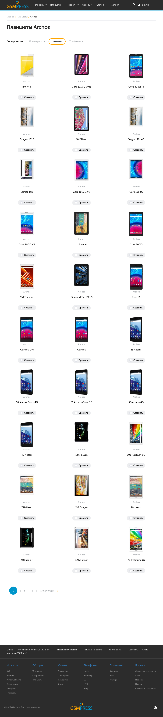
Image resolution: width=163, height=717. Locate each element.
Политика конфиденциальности (33, 649)
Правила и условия (67, 649)
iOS (8, 671)
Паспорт (114, 4)
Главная (10, 16)
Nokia (86, 671)
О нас (10, 649)
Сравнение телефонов (145, 671)
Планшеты (55, 4)
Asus (112, 675)
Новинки (139, 680)
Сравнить (29, 97)
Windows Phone (14, 680)
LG (85, 680)
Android (10, 675)
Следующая (47, 590)
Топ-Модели (76, 41)
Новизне (57, 41)
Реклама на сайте (93, 649)
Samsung (88, 675)
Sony (86, 688)
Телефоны (38, 4)
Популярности (37, 41)
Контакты (133, 649)
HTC (86, 684)
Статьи (100, 4)
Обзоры (86, 4)
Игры (60, 684)
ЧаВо (137, 675)
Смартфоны (12, 684)
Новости (71, 4)
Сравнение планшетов (145, 688)
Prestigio (113, 680)
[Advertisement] (81, 622)
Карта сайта (115, 649)
